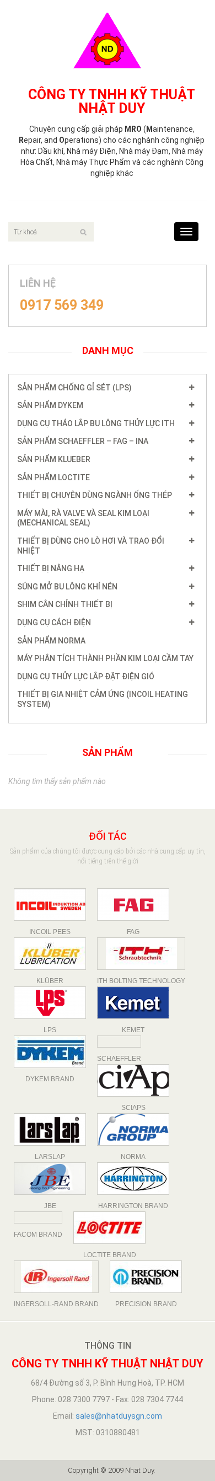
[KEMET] (133, 1002)
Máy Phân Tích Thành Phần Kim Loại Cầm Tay (105, 658)
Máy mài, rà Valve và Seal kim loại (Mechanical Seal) (83, 518)
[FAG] (133, 904)
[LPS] (50, 1002)
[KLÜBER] (50, 953)
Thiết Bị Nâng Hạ (50, 568)
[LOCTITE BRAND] (109, 1227)
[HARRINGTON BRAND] (133, 1178)
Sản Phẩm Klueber (53, 459)
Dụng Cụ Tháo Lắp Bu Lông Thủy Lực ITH (96, 423)
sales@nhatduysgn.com (119, 1416)
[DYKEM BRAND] (50, 1051)
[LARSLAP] (50, 1129)
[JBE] (50, 1178)
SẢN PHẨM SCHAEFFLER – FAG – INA (82, 441)
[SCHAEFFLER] (119, 1041)
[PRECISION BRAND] (146, 1276)
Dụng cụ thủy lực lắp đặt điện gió (85, 676)
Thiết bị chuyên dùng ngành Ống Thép (94, 495)
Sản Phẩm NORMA (51, 640)
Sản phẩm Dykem (50, 405)
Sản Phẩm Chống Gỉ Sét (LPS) (74, 387)
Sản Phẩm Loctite (53, 477)
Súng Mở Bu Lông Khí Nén (67, 586)
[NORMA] (133, 1129)
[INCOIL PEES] (50, 904)
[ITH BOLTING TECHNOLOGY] (141, 953)
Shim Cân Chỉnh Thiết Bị (64, 604)
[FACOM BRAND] (38, 1217)
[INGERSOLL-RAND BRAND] (56, 1276)
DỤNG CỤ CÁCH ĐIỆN (54, 622)
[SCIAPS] (133, 1080)
